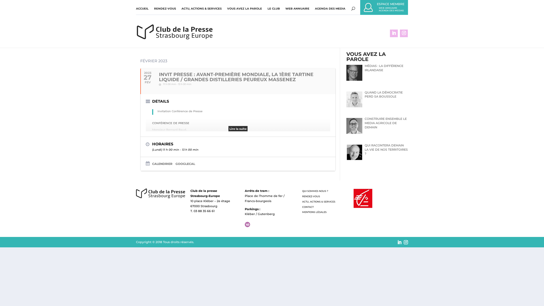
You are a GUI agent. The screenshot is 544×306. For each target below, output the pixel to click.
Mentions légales (314, 212)
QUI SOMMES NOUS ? (315, 191)
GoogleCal (185, 164)
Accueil (142, 8)
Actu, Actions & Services (201, 8)
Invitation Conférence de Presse (180, 111)
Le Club (274, 8)
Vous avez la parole (244, 8)
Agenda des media (330, 8)
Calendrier (162, 164)
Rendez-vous (165, 8)
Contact (308, 206)
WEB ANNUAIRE (297, 8)
